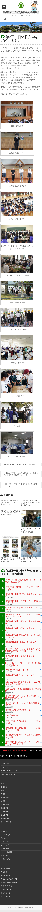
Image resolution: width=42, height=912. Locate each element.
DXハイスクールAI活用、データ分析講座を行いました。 (23, 664)
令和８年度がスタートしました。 (19, 670)
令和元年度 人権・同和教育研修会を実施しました (20, 485)
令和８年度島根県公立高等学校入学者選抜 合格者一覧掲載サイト (22, 683)
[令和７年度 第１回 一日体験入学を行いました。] (11, 537)
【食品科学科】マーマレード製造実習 (31, 558)
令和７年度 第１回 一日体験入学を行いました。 (10, 558)
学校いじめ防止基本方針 (9, 879)
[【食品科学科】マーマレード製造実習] (31, 537)
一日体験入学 (5, 835)
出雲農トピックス (7, 859)
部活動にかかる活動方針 (9, 882)
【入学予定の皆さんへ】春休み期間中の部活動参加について (22, 697)
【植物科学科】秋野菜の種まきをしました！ (22, 595)
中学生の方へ (23, 464)
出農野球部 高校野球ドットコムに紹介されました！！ (10, 501)
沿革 (2, 790)
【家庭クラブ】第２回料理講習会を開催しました (22, 736)
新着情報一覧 (5, 893)
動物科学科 (5, 818)
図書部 (3, 801)
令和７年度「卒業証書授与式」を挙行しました (22, 722)
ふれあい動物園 (6, 852)
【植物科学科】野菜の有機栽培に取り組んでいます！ (22, 636)
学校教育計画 (5, 875)
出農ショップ (5, 855)
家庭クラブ (5, 845)
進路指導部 (5, 797)
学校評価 (4, 872)
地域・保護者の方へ (8, 774)
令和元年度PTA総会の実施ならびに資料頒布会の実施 (10, 511)
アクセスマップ (6, 822)
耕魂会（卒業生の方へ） (9, 771)
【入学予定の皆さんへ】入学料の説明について (22, 704)
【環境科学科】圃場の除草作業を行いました (22, 643)
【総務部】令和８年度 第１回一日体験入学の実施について (22, 615)
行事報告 (32, 464)
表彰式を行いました (14, 715)
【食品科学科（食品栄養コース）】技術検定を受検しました (22, 743)
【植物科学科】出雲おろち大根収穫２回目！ (22, 622)
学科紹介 (14, 750)
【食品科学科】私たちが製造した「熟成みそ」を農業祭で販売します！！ (20, 474)
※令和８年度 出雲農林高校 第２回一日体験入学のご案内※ (23, 581)
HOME (7, 750)
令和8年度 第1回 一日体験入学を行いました (22, 588)
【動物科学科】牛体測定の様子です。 (31, 529)
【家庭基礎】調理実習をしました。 (20, 710)
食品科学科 (23, 750)
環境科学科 (5, 811)
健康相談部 (5, 804)
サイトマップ (5, 896)
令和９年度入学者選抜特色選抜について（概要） (22, 608)
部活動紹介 (5, 838)
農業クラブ (5, 842)
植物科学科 (5, 808)
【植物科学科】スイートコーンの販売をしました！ (22, 602)
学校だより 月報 (6, 886)
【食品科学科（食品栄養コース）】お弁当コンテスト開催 (22, 729)
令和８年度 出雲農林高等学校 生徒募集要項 (23, 690)
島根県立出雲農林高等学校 (21, 12)
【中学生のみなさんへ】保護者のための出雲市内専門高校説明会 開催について (22, 650)
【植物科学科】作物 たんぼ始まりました (22, 676)
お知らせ (4, 831)
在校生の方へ (5, 764)
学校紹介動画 (5, 868)
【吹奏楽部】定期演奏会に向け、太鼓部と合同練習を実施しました (31, 502)
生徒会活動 (5, 849)
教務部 (3, 794)
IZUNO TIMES (6, 889)
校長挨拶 (4, 787)
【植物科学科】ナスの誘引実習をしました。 (22, 657)
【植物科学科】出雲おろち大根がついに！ (21, 629)
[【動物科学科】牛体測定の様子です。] (31, 511)
